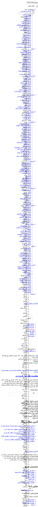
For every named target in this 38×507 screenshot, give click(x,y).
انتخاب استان (30, 2)
